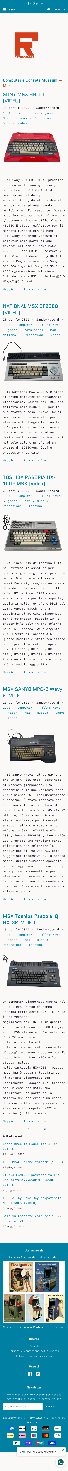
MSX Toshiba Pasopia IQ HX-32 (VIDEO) (30, 919)
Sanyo (60, 712)
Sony (6, 123)
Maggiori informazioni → (24, 289)
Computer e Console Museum (30, 80)
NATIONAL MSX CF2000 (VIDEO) (30, 309)
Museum (21, 118)
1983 (6, 325)
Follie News (27, 113)
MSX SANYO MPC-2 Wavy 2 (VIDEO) (32, 692)
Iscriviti (54, 1406)
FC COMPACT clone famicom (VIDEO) (33, 1162)
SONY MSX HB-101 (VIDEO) (25, 97)
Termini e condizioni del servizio (34, 1351)
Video (22, 123)
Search (34, 1346)
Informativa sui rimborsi (34, 1356)
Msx (5, 118)
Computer (24, 325)
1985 (6, 707)
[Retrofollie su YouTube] (38, 1374)
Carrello (58, 9)
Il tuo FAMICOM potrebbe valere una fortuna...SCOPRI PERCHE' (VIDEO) (31, 1180)
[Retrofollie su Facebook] (30, 1374)
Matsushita (33, 330)
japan (50, 113)
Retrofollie (38, 1418)
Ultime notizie (34, 1250)
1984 (6, 113)
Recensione (43, 118)
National (10, 335)
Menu (11, 9)
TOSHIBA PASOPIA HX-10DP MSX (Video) (29, 480)
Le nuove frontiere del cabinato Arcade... (34, 1257)
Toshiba (35, 506)
